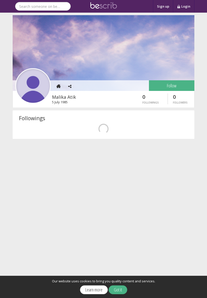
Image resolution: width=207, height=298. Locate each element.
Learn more (93, 290)
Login (185, 6)
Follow (171, 86)
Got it (118, 290)
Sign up (163, 6)
